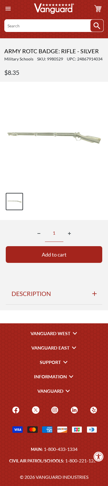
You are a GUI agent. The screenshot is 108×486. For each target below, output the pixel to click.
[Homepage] (54, 8)
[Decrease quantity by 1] (39, 233)
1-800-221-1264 (82, 460)
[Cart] (98, 8)
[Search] (96, 26)
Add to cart (54, 254)
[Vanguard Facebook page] (15, 409)
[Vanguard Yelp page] (93, 409)
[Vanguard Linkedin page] (73, 409)
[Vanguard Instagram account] (54, 409)
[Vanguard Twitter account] (35, 409)
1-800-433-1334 (60, 449)
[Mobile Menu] (8, 8)
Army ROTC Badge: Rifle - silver (51, 51)
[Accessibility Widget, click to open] (98, 456)
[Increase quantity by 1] (69, 233)
